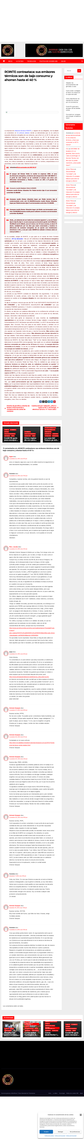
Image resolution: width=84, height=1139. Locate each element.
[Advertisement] (42, 21)
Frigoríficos (48, 433)
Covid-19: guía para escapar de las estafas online (73, 108)
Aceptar (46, 1131)
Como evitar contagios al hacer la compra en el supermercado (73, 92)
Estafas (7, 431)
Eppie (11, 456)
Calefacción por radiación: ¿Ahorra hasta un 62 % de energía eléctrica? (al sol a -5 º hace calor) (44, 407)
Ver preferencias (75, 1131)
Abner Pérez (70, 169)
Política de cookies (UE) (48, 61)
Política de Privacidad (60, 1135)
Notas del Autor (29, 1028)
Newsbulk (24, 1093)
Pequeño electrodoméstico (50, 1028)
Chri (67, 149)
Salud (63, 61)
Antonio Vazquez (14, 708)
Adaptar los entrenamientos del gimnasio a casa (72, 84)
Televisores (55, 435)
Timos (12, 435)
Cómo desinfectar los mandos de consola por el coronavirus (72, 100)
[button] (81, 1115)
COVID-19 (7, 429)
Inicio (10, 61)
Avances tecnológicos (51, 1021)
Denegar (60, 1131)
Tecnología (31, 61)
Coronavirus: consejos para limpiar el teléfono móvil (73, 116)
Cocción (27, 1021)
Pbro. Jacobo (13, 547)
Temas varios (8, 1030)
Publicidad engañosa (10, 433)
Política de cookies (49, 1135)
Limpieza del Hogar (50, 1025)
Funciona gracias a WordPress (9, 1093)
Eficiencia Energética (50, 427)
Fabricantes (48, 431)
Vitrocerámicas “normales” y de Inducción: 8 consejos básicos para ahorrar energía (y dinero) (73, 176)
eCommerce (13, 429)
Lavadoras (55, 433)
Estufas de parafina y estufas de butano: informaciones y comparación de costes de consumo (18, 408)
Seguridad (7, 435)
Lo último (20, 61)
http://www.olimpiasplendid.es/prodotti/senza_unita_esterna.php (29, 677)
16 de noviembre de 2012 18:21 (26, 167)
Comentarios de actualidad (29, 1024)
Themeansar (32, 1093)
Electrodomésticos (50, 429)
